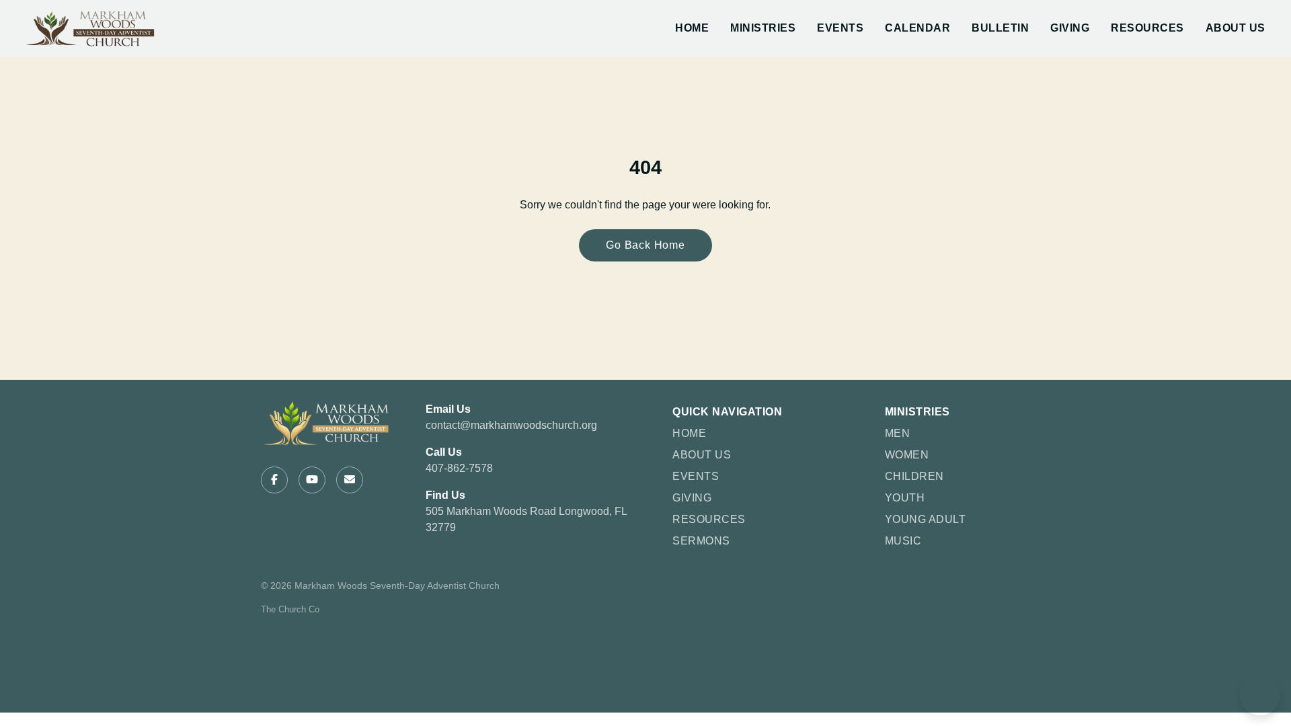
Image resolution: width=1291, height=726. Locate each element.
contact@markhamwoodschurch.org (511, 425)
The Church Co (290, 609)
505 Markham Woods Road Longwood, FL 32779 (526, 519)
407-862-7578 (459, 468)
